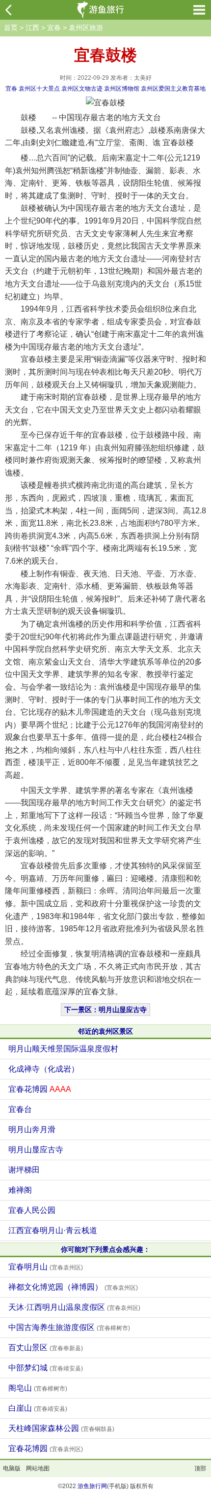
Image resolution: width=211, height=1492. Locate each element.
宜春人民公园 (31, 1210)
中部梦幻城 (45, 1368)
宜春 (54, 28)
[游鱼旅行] (101, 10)
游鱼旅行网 (92, 1486)
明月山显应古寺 (35, 1149)
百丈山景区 (45, 1347)
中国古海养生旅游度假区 (69, 1327)
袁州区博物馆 (121, 88)
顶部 (200, 1468)
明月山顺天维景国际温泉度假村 (63, 1049)
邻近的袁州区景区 (105, 1031)
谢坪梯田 (24, 1170)
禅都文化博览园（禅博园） (73, 1287)
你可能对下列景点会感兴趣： (105, 1249)
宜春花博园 (39, 1089)
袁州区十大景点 (39, 88)
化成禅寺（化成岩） (43, 1069)
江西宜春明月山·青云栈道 (52, 1230)
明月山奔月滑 (31, 1129)
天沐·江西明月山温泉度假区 (74, 1307)
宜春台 (20, 1109)
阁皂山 (37, 1388)
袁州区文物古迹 (82, 88)
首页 (11, 28)
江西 (32, 28)
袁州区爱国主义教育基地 (173, 88)
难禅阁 (20, 1190)
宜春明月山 (45, 1267)
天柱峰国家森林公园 (61, 1428)
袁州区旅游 (86, 28)
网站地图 (38, 1468)
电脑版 (12, 1468)
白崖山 (37, 1408)
